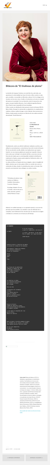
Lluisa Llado (17, 449)
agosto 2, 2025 (9, 449)
